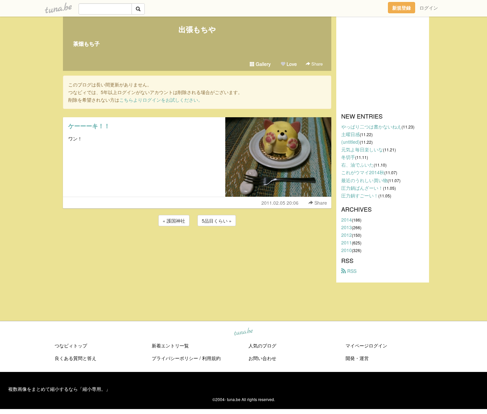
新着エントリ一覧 (170, 345)
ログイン (428, 7)
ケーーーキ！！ (89, 126)
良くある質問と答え (75, 358)
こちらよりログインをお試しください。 (161, 99)
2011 (346, 242)
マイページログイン (366, 345)
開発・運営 (357, 358)
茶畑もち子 (86, 43)
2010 (346, 250)
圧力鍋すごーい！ (359, 195)
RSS (351, 271)
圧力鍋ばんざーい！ (362, 187)
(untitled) (350, 141)
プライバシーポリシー (175, 358)
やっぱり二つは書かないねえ (371, 126)
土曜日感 (350, 134)
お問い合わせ (262, 358)
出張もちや (197, 29)
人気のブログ (262, 345)
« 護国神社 (174, 220)
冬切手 (348, 157)
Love (291, 64)
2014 (346, 219)
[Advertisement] (197, 245)
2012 (346, 235)
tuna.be (243, 332)
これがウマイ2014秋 (362, 172)
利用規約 (211, 358)
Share (316, 64)
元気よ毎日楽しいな (362, 149)
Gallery (262, 64)
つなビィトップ (71, 345)
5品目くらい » (217, 220)
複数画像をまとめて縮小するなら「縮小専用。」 (59, 389)
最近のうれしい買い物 (364, 180)
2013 (346, 227)
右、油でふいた (357, 164)
